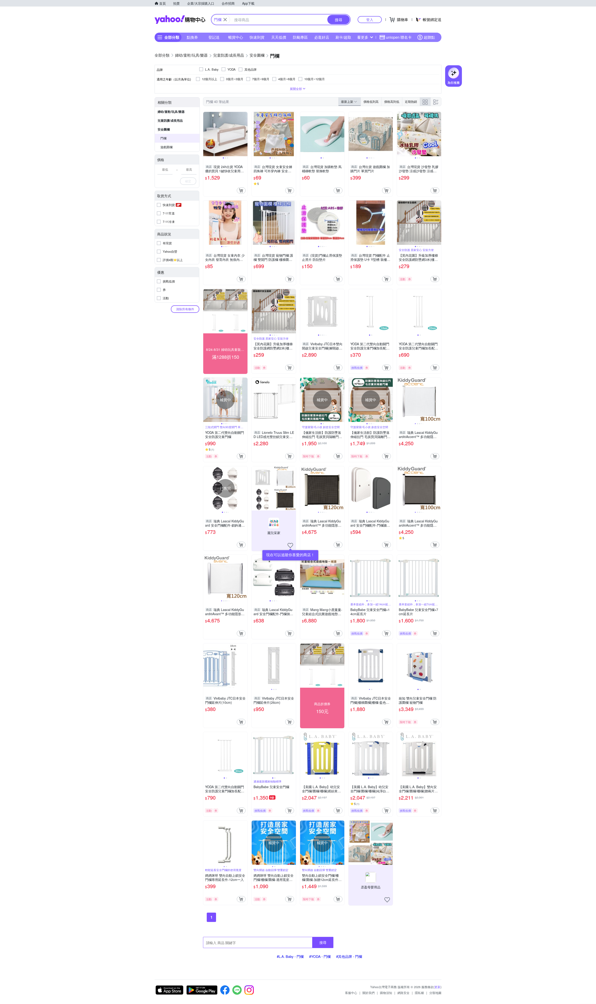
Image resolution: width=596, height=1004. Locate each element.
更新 (437, 987)
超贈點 (429, 37)
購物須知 (386, 992)
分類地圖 (435, 992)
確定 (188, 181)
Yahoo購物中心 (180, 19)
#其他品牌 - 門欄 (349, 956)
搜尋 (322, 942)
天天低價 (278, 37)
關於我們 (368, 992)
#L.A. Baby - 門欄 (290, 956)
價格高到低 (391, 101)
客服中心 (351, 992)
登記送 (214, 37)
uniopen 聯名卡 (399, 37)
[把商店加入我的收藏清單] (290, 545)
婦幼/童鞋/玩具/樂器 (171, 111)
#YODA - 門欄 (320, 956)
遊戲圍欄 (166, 147)
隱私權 (419, 992)
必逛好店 (321, 37)
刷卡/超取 (343, 37)
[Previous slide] (206, 134)
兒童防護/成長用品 (170, 120)
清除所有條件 (185, 309)
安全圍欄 (164, 129)
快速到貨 (257, 37)
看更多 (362, 37)
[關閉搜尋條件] (225, 19)
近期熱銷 (411, 101)
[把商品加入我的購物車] (241, 190)
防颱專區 (300, 37)
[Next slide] (244, 134)
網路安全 (403, 992)
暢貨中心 (235, 37)
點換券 (192, 37)
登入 (369, 19)
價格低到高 (371, 101)
